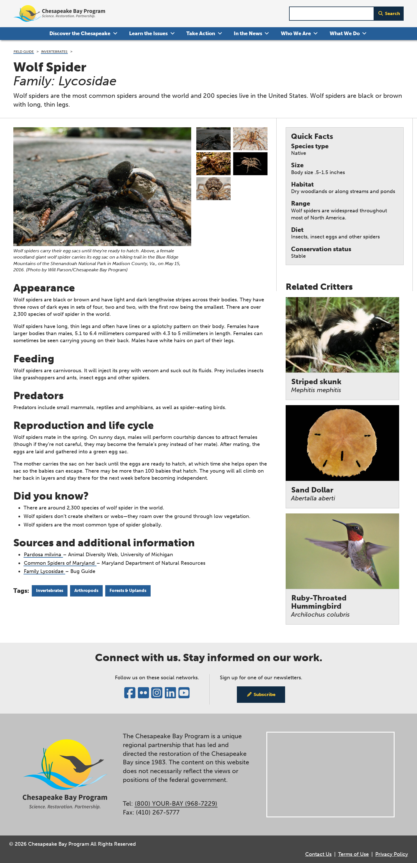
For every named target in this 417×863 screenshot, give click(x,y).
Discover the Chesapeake (79, 33)
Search (392, 13)
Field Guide (24, 51)
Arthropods (86, 590)
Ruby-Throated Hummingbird (320, 606)
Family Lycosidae (44, 571)
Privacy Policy (391, 854)
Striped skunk (316, 385)
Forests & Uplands (127, 590)
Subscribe (264, 694)
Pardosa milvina (43, 554)
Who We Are (296, 33)
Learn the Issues (148, 33)
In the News (248, 33)
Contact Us (318, 854)
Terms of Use (353, 854)
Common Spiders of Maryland (60, 563)
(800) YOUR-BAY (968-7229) (176, 803)
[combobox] (331, 14)
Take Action (200, 33)
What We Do (345, 33)
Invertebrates (54, 51)
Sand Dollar (313, 494)
